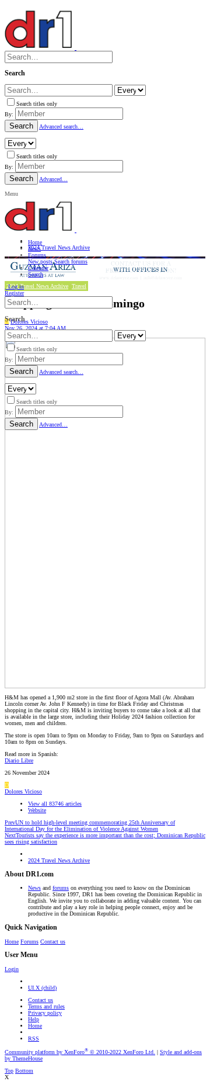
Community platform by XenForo (80, 1052)
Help (33, 1019)
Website (37, 810)
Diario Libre (19, 760)
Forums (29, 941)
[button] (11, 193)
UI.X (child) (42, 988)
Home (12, 941)
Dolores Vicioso (23, 791)
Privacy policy (45, 1013)
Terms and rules (46, 1006)
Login (12, 969)
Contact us (52, 941)
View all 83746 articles (55, 803)
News (34, 888)
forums (60, 888)
